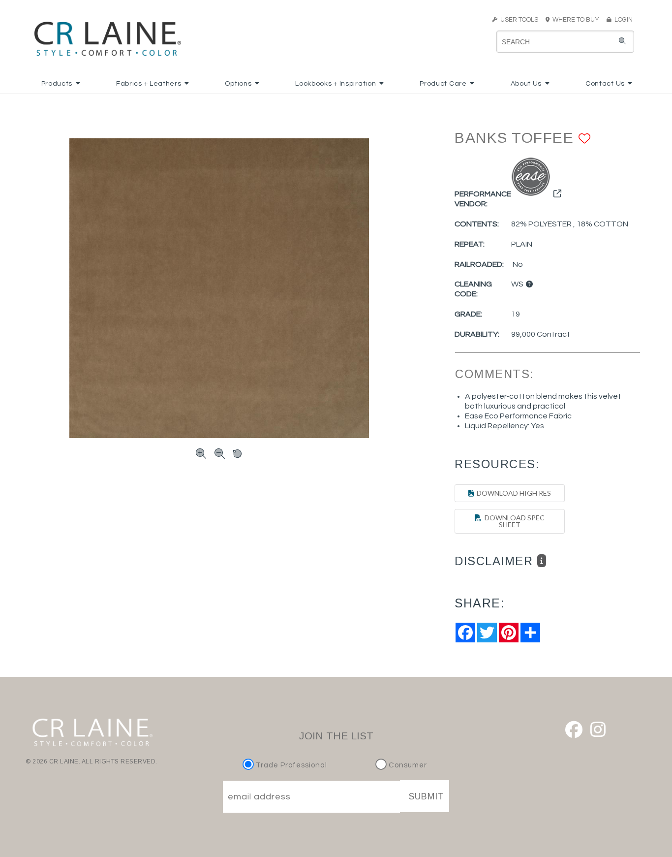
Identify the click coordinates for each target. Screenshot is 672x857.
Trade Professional (290, 765)
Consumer (407, 765)
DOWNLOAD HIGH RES (512, 493)
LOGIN (622, 19)
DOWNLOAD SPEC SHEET (513, 521)
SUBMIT (426, 796)
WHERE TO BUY (577, 19)
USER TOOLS (517, 19)
